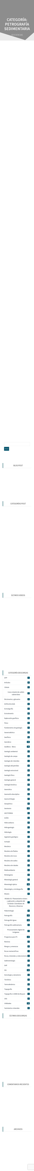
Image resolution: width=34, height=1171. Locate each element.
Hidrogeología (16, 827)
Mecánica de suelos (16, 861)
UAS (16, 999)
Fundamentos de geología (16, 728)
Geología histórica (16, 785)
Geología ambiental (16, 751)
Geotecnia (16, 808)
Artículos (16, 682)
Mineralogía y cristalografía (16, 889)
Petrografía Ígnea (16, 920)
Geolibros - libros (16, 747)
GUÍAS (16, 818)
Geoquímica (16, 804)
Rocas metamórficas (16, 951)
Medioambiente (16, 870)
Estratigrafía (16, 709)
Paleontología (16, 911)
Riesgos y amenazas (16, 946)
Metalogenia (16, 875)
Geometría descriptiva (16, 794)
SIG (16, 970)
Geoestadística (16, 732)
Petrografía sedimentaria (16, 925)
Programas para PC (16, 937)
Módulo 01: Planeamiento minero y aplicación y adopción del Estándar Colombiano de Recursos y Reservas (17, 902)
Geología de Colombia (16, 761)
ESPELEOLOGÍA (16, 704)
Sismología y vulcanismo (16, 975)
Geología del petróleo (16, 766)
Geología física (16, 775)
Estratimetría (16, 713)
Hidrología (16, 832)
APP (16, 678)
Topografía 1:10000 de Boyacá (16, 994)
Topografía (16, 989)
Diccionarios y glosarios (16, 699)
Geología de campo (16, 756)
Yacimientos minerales (16, 1008)
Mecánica (16, 846)
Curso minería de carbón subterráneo (18, 693)
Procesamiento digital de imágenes (18, 931)
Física (16, 723)
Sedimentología (16, 961)
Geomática (16, 789)
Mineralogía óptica (16, 884)
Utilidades (16, 1003)
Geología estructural (16, 770)
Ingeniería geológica (16, 837)
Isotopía (16, 842)
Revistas (16, 942)
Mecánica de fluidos (16, 851)
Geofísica (16, 737)
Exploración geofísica (16, 718)
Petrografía (16, 915)
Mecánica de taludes (16, 865)
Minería (16, 894)
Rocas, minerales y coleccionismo (16, 956)
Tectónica (16, 980)
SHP (16, 965)
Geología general (16, 780)
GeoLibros (16, 742)
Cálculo (16, 687)
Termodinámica (16, 984)
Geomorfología (16, 799)
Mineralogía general (16, 880)
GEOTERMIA (16, 813)
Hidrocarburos (16, 823)
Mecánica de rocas (16, 856)
